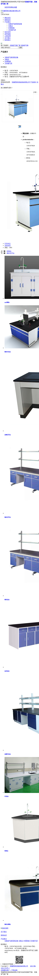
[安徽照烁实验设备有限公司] (10, 11)
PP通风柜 (11, 28)
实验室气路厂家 (15, 45)
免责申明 (8, 7)
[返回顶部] (4, 928)
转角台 (9, 251)
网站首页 (8, 18)
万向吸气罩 (12, 30)
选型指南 (8, 34)
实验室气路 (29, 1)
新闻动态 (8, 20)
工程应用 (8, 36)
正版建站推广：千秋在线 (9, 970)
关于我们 (8, 38)
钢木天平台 (10, 253)
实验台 (10, 26)
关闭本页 (8, 245)
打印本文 (8, 243)
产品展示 (8, 22)
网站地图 (14, 7)
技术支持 (8, 32)
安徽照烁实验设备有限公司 (21, 82)
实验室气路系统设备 (15, 24)
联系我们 (8, 40)
